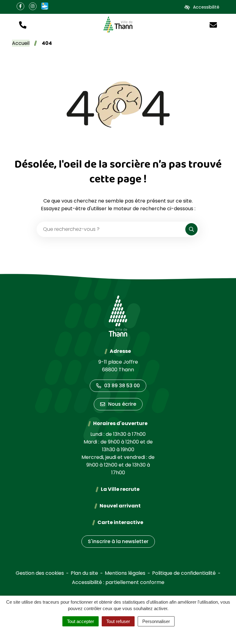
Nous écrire (122, 404)
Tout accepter (80, 621)
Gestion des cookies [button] (40, 573)
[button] (22, 24)
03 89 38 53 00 (122, 385)
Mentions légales (125, 573)
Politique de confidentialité (184, 573)
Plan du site (84, 573)
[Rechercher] (191, 229)
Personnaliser (156, 621)
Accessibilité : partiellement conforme (118, 582)
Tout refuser (118, 621)
